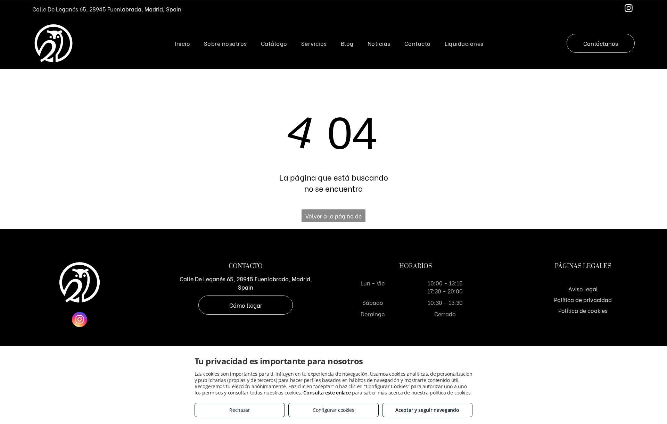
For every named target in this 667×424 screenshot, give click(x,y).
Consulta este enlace (327, 392)
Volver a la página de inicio (333, 217)
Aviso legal (583, 289)
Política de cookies (583, 310)
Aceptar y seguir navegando (427, 410)
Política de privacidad (583, 300)
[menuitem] (182, 43)
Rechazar (239, 410)
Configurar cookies (333, 410)
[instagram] (629, 9)
